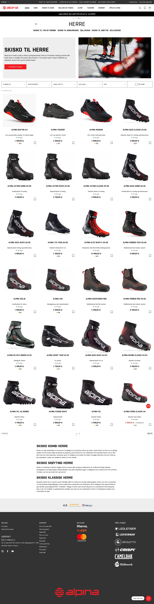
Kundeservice (133, 2)
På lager (141, 84)
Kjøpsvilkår (42, 532)
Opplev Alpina (114, 8)
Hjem (74, 18)
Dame (36, 8)
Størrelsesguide (44, 529)
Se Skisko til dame (15, 67)
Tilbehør (90, 8)
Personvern (42, 549)
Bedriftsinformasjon (7, 529)
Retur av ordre (43, 535)
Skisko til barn (48, 8)
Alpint (80, 8)
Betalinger (42, 541)
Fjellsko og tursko (65, 8)
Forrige (4, 434)
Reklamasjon (43, 546)
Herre (27, 8)
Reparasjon (42, 538)
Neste (150, 434)
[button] (14, 84)
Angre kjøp (42, 552)
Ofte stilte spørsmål (145, 2)
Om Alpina (4, 526)
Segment (101, 8)
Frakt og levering (44, 544)
